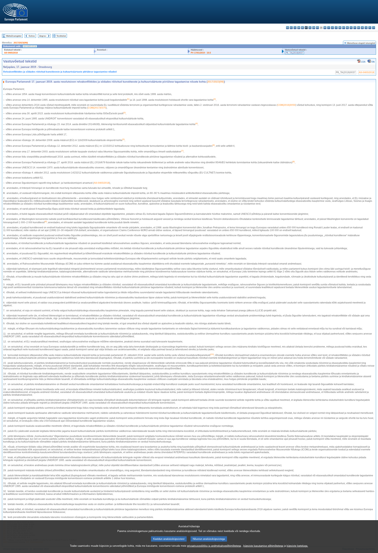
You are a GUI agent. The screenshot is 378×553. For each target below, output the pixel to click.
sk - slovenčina (362, 27)
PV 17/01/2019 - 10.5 (201, 53)
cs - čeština (295, 27)
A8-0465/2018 (11, 53)
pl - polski (351, 27)
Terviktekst (61, 36)
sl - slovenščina (366, 27)
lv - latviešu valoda (332, 27)
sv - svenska (373, 27)
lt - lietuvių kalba (336, 27)
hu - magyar (339, 27)
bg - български (287, 27)
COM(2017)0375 (97, 107)
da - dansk (298, 27)
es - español (291, 27)
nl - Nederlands (347, 27)
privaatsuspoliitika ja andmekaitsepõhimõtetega (214, 545)
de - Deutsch (302, 27)
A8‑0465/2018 (101, 183)
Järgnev (42, 36)
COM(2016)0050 (286, 105)
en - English (313, 27)
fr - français (317, 27)
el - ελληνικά (310, 27)
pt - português (354, 27)
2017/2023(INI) (21, 42)
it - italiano (328, 27)
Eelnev (32, 36)
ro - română (358, 27)
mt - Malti (343, 27)
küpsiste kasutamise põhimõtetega (263, 545)
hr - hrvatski (324, 27)
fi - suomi (369, 27)
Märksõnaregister (14, 36)
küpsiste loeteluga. (297, 545)
